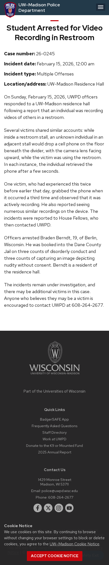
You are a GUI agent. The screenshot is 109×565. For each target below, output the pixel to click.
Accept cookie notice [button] (54, 555)
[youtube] (69, 508)
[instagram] (59, 508)
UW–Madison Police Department (39, 7)
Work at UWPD (54, 438)
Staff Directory (54, 432)
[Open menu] (100, 7)
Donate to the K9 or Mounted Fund (54, 445)
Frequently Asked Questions (54, 425)
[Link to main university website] (54, 375)
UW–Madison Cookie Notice (74, 544)
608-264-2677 (60, 497)
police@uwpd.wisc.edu (60, 490)
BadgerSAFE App (54, 419)
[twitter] (48, 508)
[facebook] (37, 508)
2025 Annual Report (54, 452)
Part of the (54, 391)
